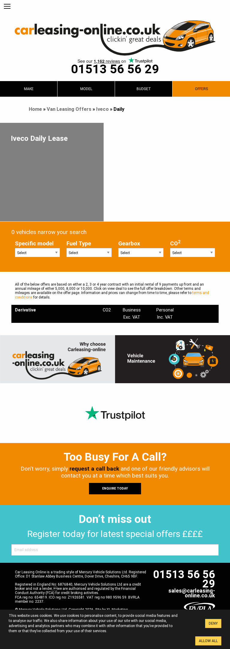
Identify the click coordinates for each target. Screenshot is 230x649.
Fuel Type (78, 243)
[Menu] (7, 7)
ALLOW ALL (208, 641)
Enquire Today (115, 488)
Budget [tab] (144, 89)
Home (35, 109)
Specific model (34, 243)
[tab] (28, 89)
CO (175, 243)
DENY (213, 623)
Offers (201, 89)
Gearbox (129, 243)
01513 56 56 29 (115, 69)
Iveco (102, 109)
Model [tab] (86, 89)
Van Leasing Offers (69, 109)
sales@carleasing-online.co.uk (191, 593)
